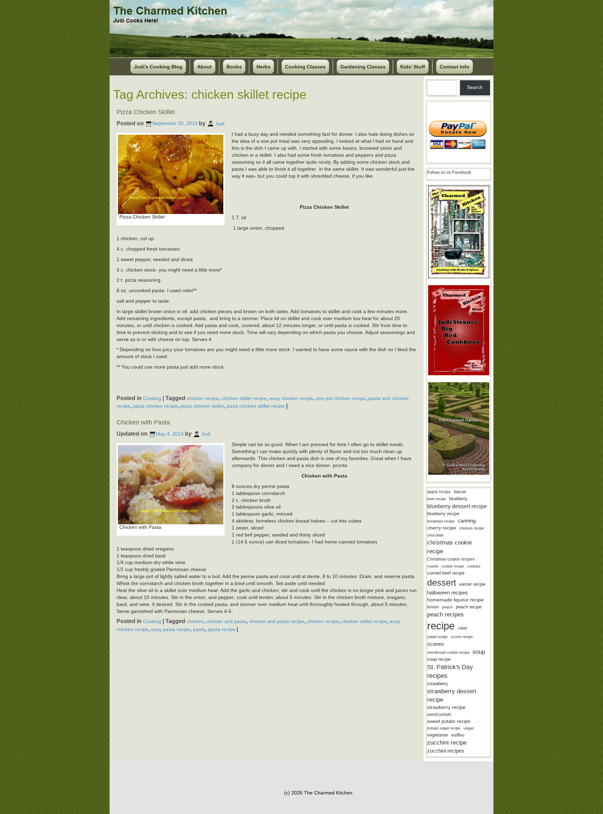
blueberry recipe (443, 513)
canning (467, 521)
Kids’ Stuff (412, 66)
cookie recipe (452, 566)
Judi (219, 123)
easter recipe (472, 584)
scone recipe (462, 637)
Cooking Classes (305, 66)
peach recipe (469, 606)
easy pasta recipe (170, 629)
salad (462, 628)
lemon (433, 607)
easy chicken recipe (291, 398)
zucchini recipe (447, 742)
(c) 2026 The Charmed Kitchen (318, 793)
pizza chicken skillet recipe (255, 406)
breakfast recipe (441, 521)
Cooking (152, 398)
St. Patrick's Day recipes (450, 671)
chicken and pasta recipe (276, 621)
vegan (468, 728)
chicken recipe (202, 398)
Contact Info (454, 66)
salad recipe (437, 637)
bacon (460, 491)
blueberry (458, 498)
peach (447, 607)
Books (234, 66)
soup (478, 652)
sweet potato (439, 714)
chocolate (435, 535)
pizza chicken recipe (155, 406)
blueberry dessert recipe (457, 506)
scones (435, 644)
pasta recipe (221, 629)
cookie (432, 566)
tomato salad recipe (443, 728)
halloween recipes (447, 592)
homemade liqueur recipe (455, 599)
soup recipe (439, 659)
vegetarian (437, 735)
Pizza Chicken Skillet (146, 112)
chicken (195, 621)
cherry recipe (441, 528)
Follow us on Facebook (449, 172)
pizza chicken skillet (202, 406)
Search (475, 87)
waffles (457, 735)
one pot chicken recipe (341, 398)
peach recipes (445, 614)
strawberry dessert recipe (451, 695)
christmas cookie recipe (449, 547)
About (204, 66)
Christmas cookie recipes (451, 559)
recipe (441, 625)
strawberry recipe (446, 707)
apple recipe (439, 491)
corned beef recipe (445, 573)
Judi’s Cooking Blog (158, 66)
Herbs (263, 66)
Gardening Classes (363, 66)
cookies (474, 566)
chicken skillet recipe (244, 398)
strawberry (437, 683)
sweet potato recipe (448, 721)
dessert (441, 582)
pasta (199, 629)
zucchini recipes (445, 751)
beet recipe (436, 499)
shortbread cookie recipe (448, 652)
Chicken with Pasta (143, 422)
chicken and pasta (226, 621)
